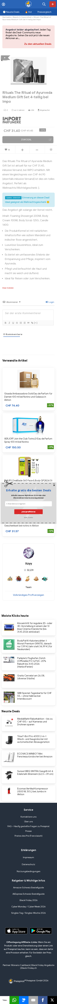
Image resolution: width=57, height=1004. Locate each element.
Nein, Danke (28, 517)
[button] (28, 490)
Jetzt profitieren (28, 512)
